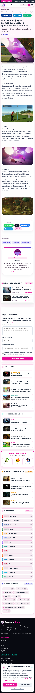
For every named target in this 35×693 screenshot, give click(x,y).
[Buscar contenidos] (29, 5)
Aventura (7, 9)
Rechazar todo (25, 684)
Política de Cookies (6, 663)
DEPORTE (27, 15)
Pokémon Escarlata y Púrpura (13, 607)
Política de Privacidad (7, 661)
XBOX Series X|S (22, 603)
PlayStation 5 (9, 600)
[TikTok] (23, 5)
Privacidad (12, 680)
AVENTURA (17, 15)
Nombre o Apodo (7, 337)
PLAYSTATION (6, 15)
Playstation (26, 242)
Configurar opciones (17, 689)
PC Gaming (4, 648)
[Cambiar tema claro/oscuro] (26, 5)
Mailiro (5, 34)
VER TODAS (29, 511)
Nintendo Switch (21, 592)
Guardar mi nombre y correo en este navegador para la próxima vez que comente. (18, 353)
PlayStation (4, 643)
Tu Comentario (7, 325)
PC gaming (8, 588)
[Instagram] (21, 5)
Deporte (16, 242)
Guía (16, 596)
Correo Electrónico (8, 344)
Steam (7, 592)
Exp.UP (3, 651)
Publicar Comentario (17, 358)
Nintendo (21, 588)
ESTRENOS (29, 471)
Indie (6, 611)
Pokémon (7, 603)
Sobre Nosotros (5, 658)
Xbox (6, 596)
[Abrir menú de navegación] (32, 4)
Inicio (2, 9)
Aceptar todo (10, 684)
